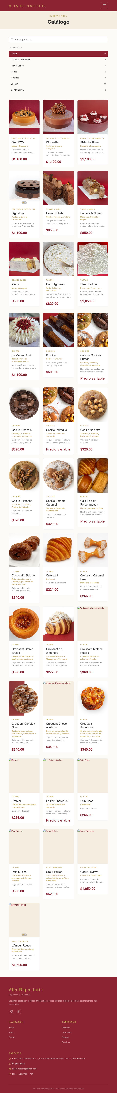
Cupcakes (66, 1032)
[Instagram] (11, 1011)
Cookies (58, 77)
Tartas (58, 71)
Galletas (65, 1037)
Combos (66, 1042)
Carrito (12, 1037)
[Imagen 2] (25, 202)
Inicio (11, 1027)
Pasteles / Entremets (58, 59)
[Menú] (104, 6)
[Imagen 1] (23, 202)
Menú (11, 1032)
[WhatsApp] (18, 1011)
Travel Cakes (58, 65)
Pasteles (66, 1027)
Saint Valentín (58, 90)
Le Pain (58, 84)
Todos (58, 53)
